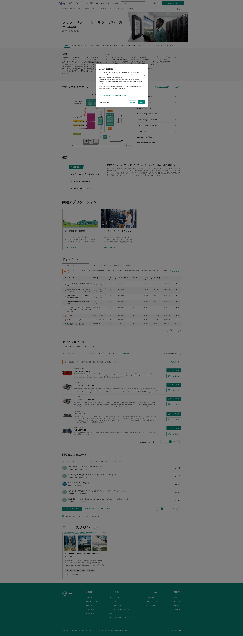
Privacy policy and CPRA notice (109, 95)
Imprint (124, 95)
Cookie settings (104, 102)
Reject (132, 102)
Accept (141, 102)
